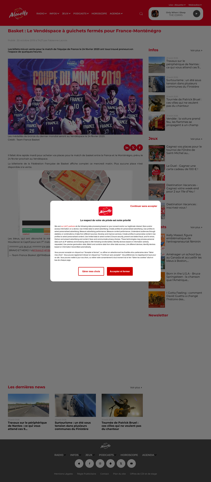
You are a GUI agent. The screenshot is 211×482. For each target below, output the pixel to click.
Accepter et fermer (120, 271)
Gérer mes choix (91, 271)
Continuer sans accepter (143, 206)
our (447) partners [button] (68, 226)
